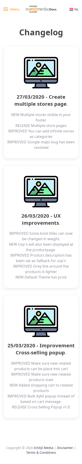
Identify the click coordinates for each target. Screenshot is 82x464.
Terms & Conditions (41, 452)
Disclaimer (65, 448)
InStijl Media (43, 448)
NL (76, 9)
